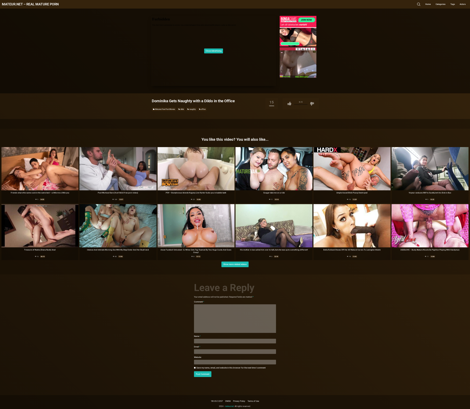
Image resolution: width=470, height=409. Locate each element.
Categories (441, 4)
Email (197, 347)
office (203, 109)
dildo (182, 109)
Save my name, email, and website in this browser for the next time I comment (231, 368)
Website (197, 357)
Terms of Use (253, 401)
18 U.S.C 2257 (217, 401)
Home (428, 4)
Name (197, 336)
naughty (192, 109)
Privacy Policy (239, 401)
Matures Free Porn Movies (165, 109)
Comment (199, 302)
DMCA (228, 401)
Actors (463, 4)
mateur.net (229, 406)
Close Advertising (214, 51)
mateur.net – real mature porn (30, 4)
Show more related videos (235, 264)
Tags (452, 4)
